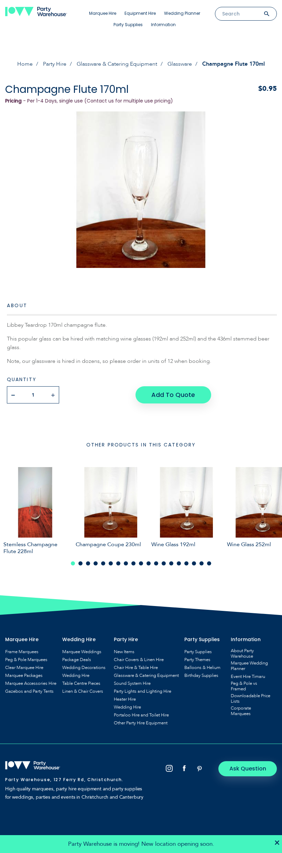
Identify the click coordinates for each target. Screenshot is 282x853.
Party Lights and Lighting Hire (142, 691)
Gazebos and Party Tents (29, 691)
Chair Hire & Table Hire (136, 667)
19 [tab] (209, 563)
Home (25, 64)
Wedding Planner (182, 13)
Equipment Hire (140, 13)
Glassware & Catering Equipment (117, 64)
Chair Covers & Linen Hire (139, 659)
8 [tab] (126, 563)
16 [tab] (186, 563)
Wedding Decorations (84, 667)
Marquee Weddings (81, 652)
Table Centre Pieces (81, 683)
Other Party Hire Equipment (140, 723)
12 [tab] (156, 563)
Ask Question (247, 769)
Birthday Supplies (201, 675)
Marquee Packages (24, 675)
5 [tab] (103, 563)
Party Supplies (128, 25)
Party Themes (197, 659)
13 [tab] (164, 563)
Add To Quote (173, 394)
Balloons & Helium (202, 667)
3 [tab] (88, 563)
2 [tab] (80, 563)
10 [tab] (141, 563)
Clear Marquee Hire (24, 667)
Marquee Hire (102, 13)
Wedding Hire (75, 675)
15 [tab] (179, 563)
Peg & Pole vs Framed (244, 686)
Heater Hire (125, 699)
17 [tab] (194, 563)
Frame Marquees (22, 652)
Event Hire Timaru (248, 676)
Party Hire (54, 64)
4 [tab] (96, 563)
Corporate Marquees (241, 710)
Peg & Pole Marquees (26, 659)
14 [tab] (171, 563)
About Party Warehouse (242, 653)
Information (163, 25)
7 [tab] (118, 563)
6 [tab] (111, 563)
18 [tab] (201, 563)
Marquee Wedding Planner (249, 665)
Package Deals (76, 659)
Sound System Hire (132, 683)
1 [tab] (73, 563)
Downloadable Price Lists (250, 698)
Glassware (179, 64)
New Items (124, 652)
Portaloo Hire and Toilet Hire (141, 715)
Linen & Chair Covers (82, 691)
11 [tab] (149, 563)
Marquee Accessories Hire (30, 683)
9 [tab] (133, 563)
